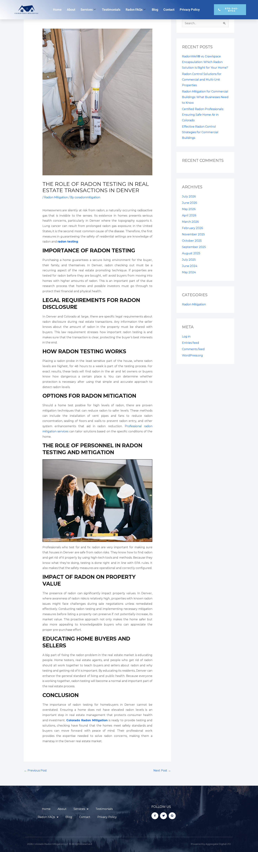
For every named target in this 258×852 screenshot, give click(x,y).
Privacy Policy (190, 9)
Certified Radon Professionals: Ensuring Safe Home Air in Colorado (203, 114)
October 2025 (192, 240)
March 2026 (190, 221)
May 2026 (189, 209)
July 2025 (189, 259)
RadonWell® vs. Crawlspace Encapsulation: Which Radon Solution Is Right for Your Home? (205, 62)
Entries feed (190, 342)
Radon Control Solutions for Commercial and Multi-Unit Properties (201, 79)
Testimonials (111, 9)
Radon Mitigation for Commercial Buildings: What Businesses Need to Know (205, 97)
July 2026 (189, 196)
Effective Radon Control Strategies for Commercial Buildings (200, 132)
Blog (155, 9)
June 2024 (189, 266)
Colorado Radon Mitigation (87, 720)
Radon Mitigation (56, 197)
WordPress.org (192, 355)
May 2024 (189, 272)
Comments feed (193, 349)
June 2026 (189, 202)
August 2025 (191, 253)
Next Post (162, 770)
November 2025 (193, 234)
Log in (186, 336)
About (71, 9)
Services (87, 9)
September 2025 (194, 247)
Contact (168, 9)
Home (57, 9)
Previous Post (35, 770)
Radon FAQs (134, 9)
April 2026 (189, 215)
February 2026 (192, 228)
